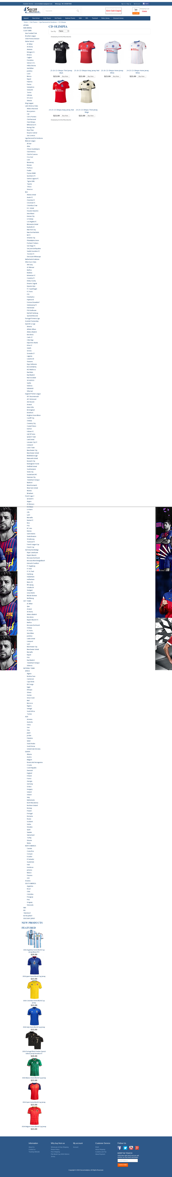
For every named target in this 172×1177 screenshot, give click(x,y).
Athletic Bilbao (31, 329)
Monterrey (30, 162)
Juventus (29, 71)
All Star (29, 143)
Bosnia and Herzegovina (35, 762)
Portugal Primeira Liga (32, 318)
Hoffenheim (30, 579)
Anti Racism (30, 402)
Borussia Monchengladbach (36, 560)
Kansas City (30, 216)
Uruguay (29, 902)
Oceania (27, 881)
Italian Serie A (29, 41)
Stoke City (30, 472)
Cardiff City (30, 418)
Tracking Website (34, 1152)
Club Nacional (31, 119)
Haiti (28, 864)
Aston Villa (30, 407)
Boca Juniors (31, 111)
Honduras (30, 867)
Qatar (29, 741)
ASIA (26, 717)
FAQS (97, 1147)
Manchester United (33, 453)
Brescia (29, 55)
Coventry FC (31, 278)
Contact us (32, 1149)
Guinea (29, 695)
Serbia (29, 824)
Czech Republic (32, 768)
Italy (28, 797)
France (29, 778)
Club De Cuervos (32, 154)
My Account (137, 3)
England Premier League (33, 394)
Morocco (30, 703)
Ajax (28, 606)
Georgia (29, 781)
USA (28, 878)
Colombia (30, 894)
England (29, 773)
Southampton (31, 469)
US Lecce (30, 98)
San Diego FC (31, 246)
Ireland (29, 795)
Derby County (31, 281)
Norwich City (31, 461)
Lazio (28, 74)
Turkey (29, 838)
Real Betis (30, 372)
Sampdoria (30, 87)
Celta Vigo (30, 340)
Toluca (29, 187)
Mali (28, 700)
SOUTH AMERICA (30, 883)
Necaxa (29, 165)
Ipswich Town (31, 437)
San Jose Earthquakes (34, 248)
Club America (31, 152)
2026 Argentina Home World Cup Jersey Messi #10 (34, 951)
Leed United (30, 439)
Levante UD (30, 359)
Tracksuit (95, 18)
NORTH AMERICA (30, 846)
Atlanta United (31, 195)
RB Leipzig (30, 585)
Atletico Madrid (32, 332)
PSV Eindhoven (31, 310)
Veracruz (30, 189)
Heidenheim (30, 577)
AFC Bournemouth (33, 396)
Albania (29, 754)
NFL (87, 18)
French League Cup (33, 544)
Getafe (29, 348)
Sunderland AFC (32, 474)
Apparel (26, 18)
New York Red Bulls (33, 232)
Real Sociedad (31, 378)
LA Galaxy (30, 219)
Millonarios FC (31, 125)
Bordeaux (30, 507)
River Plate (30, 130)
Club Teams (47, 18)
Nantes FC (30, 520)
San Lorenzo (31, 135)
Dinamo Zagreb (32, 283)
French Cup (30, 547)
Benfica (29, 270)
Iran (28, 727)
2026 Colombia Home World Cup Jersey (34, 1002)
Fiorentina (30, 60)
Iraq (28, 730)
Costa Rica (30, 851)
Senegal (29, 708)
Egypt (28, 687)
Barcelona (30, 334)
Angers (29, 501)
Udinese (29, 95)
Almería (29, 326)
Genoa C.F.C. (31, 63)
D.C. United (30, 208)
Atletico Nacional (32, 108)
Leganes (29, 356)
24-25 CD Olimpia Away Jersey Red (61, 110)
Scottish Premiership (31, 321)
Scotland (30, 821)
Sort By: (53, 31)
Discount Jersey (118, 18)
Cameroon (30, 679)
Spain (29, 830)
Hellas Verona (31, 65)
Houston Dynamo (32, 211)
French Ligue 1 (29, 496)
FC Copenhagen (32, 289)
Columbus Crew (32, 205)
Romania (30, 816)
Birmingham (31, 410)
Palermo (29, 82)
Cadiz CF (30, 337)
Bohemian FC (31, 275)
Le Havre (29, 509)
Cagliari (29, 57)
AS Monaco (30, 504)
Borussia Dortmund (33, 558)
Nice (28, 523)
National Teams (70, 18)
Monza (29, 76)
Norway (29, 808)
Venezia (29, 100)
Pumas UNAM (31, 173)
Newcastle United (32, 458)
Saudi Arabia (31, 743)
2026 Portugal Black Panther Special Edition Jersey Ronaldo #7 (34, 1052)
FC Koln (29, 569)
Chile (28, 891)
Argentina (30, 886)
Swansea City (31, 477)
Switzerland (30, 835)
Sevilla (29, 383)
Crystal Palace (31, 426)
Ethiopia (29, 690)
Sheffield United (32, 466)
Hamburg (30, 574)
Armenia (29, 719)
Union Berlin (31, 593)
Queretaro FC (31, 176)
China (29, 725)
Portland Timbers (32, 243)
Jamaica (29, 870)
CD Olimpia (62, 22)
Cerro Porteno (31, 117)
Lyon (28, 515)
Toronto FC (30, 254)
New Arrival (36, 18)
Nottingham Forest (33, 464)
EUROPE (27, 751)
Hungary (29, 789)
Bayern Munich (31, 555)
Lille (28, 512)
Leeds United (31, 639)
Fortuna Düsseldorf (33, 302)
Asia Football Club (31, 33)
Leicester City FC (32, 442)
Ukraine (29, 840)
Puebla (29, 170)
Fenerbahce (30, 297)
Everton (29, 429)
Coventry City (31, 423)
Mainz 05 (30, 582)
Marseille (30, 517)
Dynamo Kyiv (31, 286)
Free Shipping (55, 1152)
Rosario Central (32, 133)
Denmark (30, 770)
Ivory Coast (31, 698)
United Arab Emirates (33, 749)
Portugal (30, 813)
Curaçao (30, 854)
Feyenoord (30, 300)
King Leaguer (29, 103)
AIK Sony (30, 265)
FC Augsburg (31, 566)
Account (75, 1147)
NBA (80, 18)
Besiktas (29, 273)
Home (26, 22)
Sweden (29, 832)
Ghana (29, 692)
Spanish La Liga (30, 324)
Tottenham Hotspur (33, 480)
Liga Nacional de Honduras (48, 22)
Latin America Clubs (31, 106)
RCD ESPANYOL (32, 367)
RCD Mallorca (31, 369)
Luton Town (31, 447)
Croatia (29, 765)
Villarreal (30, 391)
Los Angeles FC (32, 221)
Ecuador (29, 856)
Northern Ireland (32, 805)
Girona (29, 351)
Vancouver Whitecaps (34, 256)
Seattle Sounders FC (33, 251)
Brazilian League (30, 36)
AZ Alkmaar (30, 267)
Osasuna (30, 361)
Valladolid (30, 388)
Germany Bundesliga (31, 550)
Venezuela (30, 905)
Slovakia (29, 827)
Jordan (29, 735)
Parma (29, 84)
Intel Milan (30, 68)
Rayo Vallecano (32, 364)
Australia (30, 722)
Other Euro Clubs (30, 262)
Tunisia (29, 714)
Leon (28, 160)
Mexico (29, 873)
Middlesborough (32, 456)
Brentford (30, 413)
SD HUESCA (30, 380)
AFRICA (27, 671)
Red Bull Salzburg (32, 313)
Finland (29, 776)
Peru (28, 899)
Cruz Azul (30, 157)
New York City (31, 230)
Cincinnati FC (31, 203)
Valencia (29, 386)
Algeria (29, 673)
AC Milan (30, 44)
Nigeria (29, 706)
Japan (29, 733)
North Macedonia (32, 803)
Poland (29, 811)
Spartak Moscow (32, 316)
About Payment (100, 1154)
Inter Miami (30, 213)
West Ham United (32, 488)
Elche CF (29, 345)
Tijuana (29, 184)
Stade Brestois (31, 536)
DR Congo (30, 684)
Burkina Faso (31, 676)
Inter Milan (30, 633)
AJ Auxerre (30, 499)
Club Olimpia (31, 122)
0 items (144, 11)
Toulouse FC (31, 542)
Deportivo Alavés (32, 343)
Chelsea (29, 421)
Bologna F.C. (31, 52)
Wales (29, 843)
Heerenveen (30, 308)
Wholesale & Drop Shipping (60, 1147)
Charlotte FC (31, 200)
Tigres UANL (31, 181)
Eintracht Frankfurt (33, 563)
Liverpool (30, 445)
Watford (29, 482)
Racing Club (31, 127)
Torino (29, 92)
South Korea (31, 746)
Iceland (29, 792)
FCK (28, 294)
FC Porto (30, 291)
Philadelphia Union (33, 240)
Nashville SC (31, 227)
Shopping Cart (144, 9)
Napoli (29, 79)
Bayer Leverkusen (32, 552)
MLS (26, 192)
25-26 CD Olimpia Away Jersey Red (86, 70)
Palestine (30, 738)
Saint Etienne (31, 534)
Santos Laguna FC (33, 178)
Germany (30, 784)
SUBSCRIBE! (123, 1165)
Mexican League (30, 141)
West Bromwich (32, 485)
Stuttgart (30, 590)
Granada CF (31, 353)
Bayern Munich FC (32, 620)
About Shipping (100, 1149)
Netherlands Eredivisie (32, 259)
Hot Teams (58, 18)
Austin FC (30, 197)
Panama (29, 875)
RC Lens (29, 528)
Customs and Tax (100, 1152)
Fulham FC (30, 431)
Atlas (28, 146)
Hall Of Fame (31, 434)
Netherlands (31, 800)
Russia (29, 819)
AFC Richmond (31, 399)
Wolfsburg (30, 598)
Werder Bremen (32, 595)
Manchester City (32, 450)
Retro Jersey (105, 18)
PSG (28, 526)
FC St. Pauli (30, 571)
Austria (29, 757)
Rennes (29, 531)
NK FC (29, 235)
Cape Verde (30, 682)
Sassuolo (30, 90)
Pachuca (29, 168)
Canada (29, 848)
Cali (28, 114)
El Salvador (30, 859)
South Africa (31, 711)
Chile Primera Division (32, 39)
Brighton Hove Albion (34, 415)
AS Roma (30, 47)
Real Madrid (31, 375)
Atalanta (29, 49)
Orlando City (31, 238)
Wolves (29, 491)
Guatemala (30, 862)
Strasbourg (30, 539)
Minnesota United (32, 224)
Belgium (29, 760)
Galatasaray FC (32, 305)
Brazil (29, 889)
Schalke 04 (30, 587)
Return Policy (55, 1149)
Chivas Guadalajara (33, 149)
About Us (32, 1147)
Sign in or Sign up (126, 3)
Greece (29, 786)
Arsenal (29, 404)
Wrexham (30, 493)
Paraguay (30, 897)
